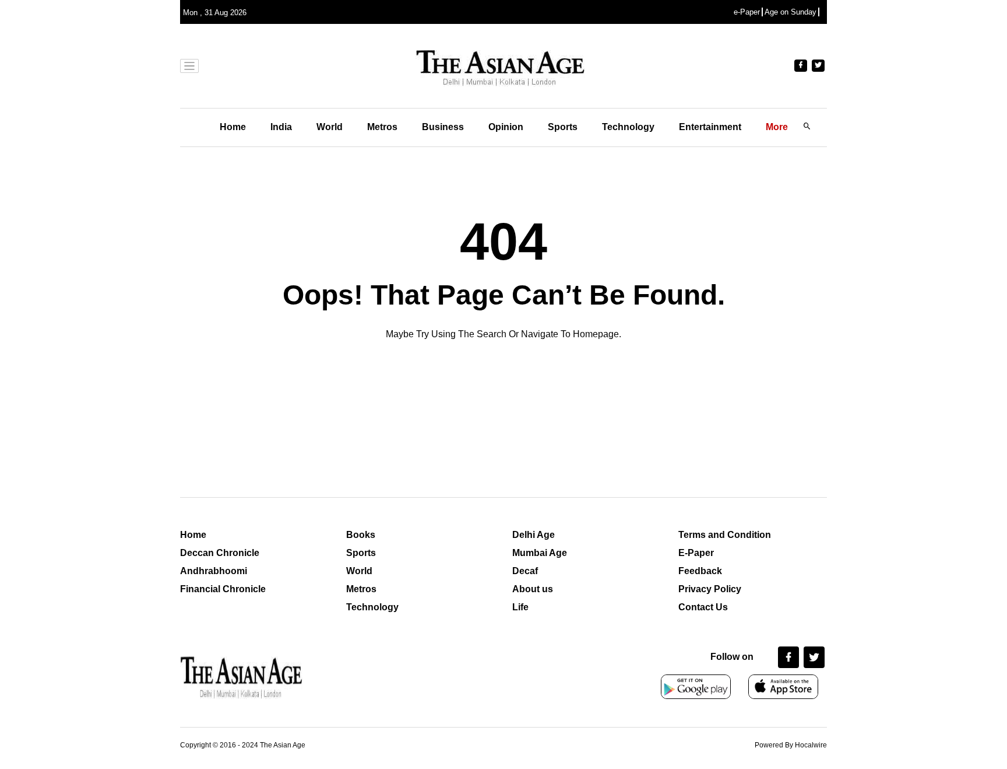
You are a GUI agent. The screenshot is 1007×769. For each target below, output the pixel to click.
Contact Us (703, 607)
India (281, 127)
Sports (563, 127)
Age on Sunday (790, 12)
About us (532, 589)
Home (233, 127)
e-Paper (747, 12)
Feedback (700, 571)
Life (520, 607)
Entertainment (710, 127)
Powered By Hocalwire (791, 745)
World (329, 127)
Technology (628, 127)
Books (360, 535)
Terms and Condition (724, 535)
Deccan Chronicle (219, 553)
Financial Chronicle (223, 589)
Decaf (525, 571)
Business (443, 127)
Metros (382, 127)
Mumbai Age (539, 553)
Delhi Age (533, 535)
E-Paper (696, 553)
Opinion (505, 127)
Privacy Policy (709, 589)
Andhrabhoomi (213, 571)
